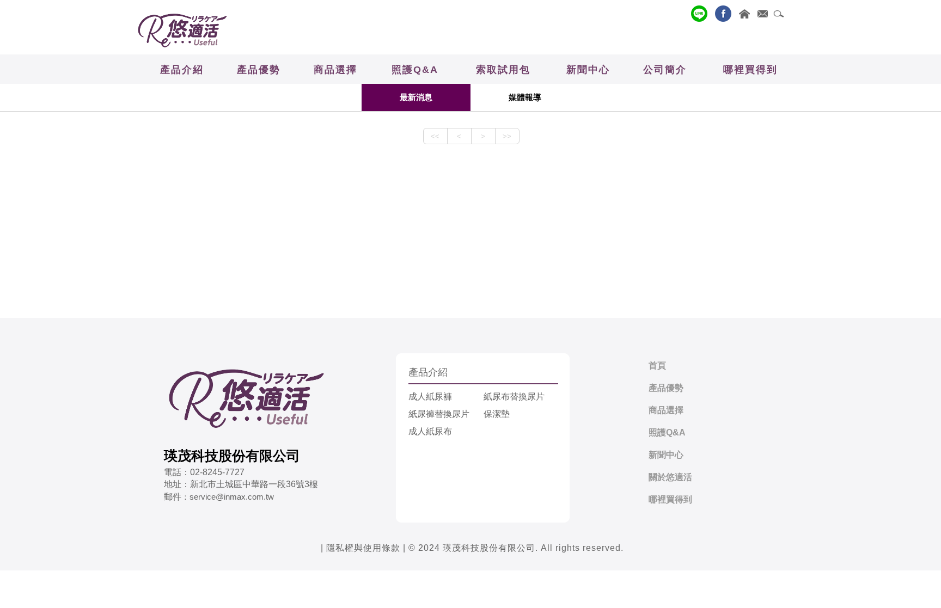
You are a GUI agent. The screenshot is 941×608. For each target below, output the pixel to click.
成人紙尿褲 (430, 396)
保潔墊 (497, 414)
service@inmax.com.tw (232, 496)
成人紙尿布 (430, 431)
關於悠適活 (670, 477)
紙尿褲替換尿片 (438, 414)
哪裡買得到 (670, 499)
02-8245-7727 (217, 472)
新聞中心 (666, 454)
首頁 (657, 365)
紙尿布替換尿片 (514, 396)
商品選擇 (666, 410)
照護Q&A (667, 432)
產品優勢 (666, 387)
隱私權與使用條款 (363, 547)
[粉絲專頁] (720, 13)
